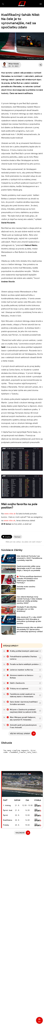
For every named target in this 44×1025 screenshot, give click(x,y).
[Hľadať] (3, 4)
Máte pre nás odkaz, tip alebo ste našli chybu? (23, 541)
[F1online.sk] (22, 4)
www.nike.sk (10, 513)
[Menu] (40, 4)
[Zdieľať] (40, 65)
